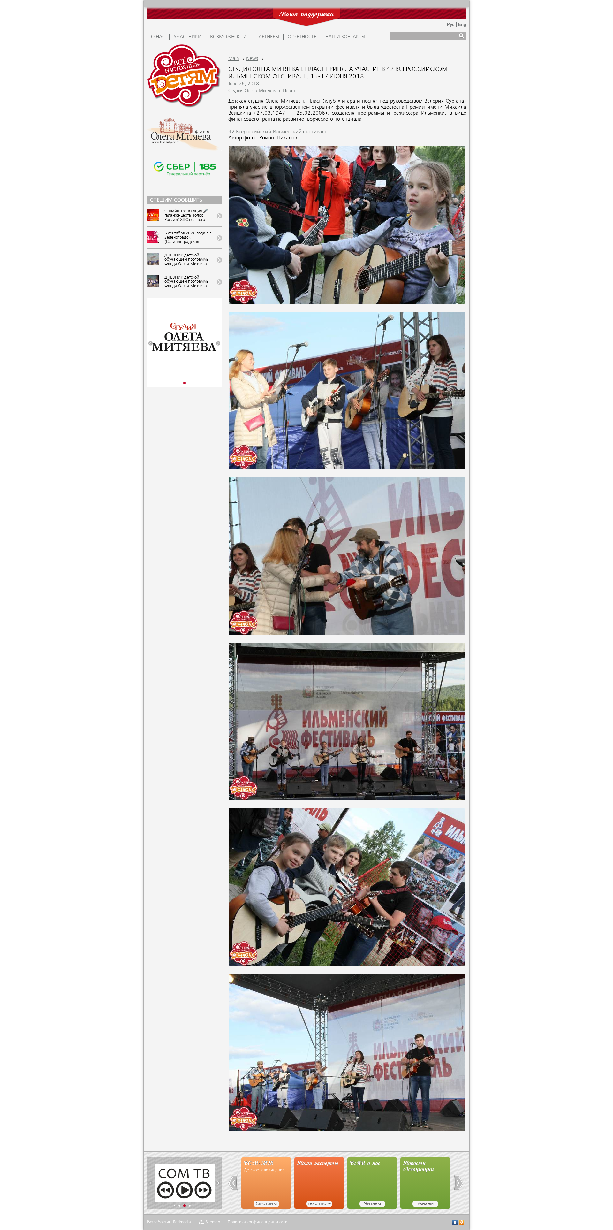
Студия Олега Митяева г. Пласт (261, 91)
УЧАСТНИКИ (187, 37)
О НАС (158, 37)
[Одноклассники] (461, 1223)
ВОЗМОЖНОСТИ (228, 37)
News (252, 59)
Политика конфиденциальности (258, 1222)
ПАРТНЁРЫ (267, 37)
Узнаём (372, 1203)
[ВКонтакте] (455, 1223)
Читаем (319, 1203)
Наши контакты (345, 37)
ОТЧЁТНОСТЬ (302, 37)
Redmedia (182, 1222)
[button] (150, 343)
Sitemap (213, 1222)
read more (266, 1203)
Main (233, 59)
